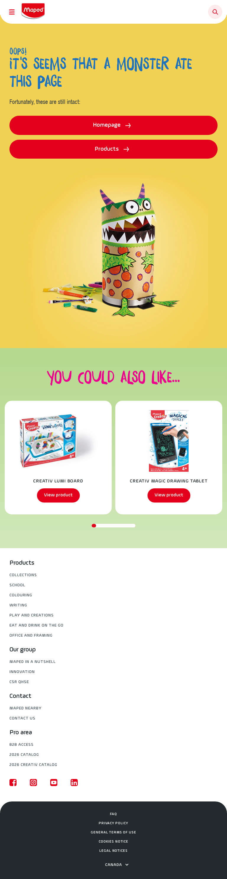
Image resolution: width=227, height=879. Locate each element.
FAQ (113, 814)
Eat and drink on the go (36, 625)
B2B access (21, 745)
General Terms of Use (113, 832)
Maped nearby (25, 708)
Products (107, 149)
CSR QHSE (19, 682)
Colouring (20, 595)
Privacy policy (113, 823)
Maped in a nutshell (32, 662)
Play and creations (31, 615)
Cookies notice (113, 841)
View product (58, 495)
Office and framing (31, 635)
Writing (18, 605)
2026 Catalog (24, 755)
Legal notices (113, 851)
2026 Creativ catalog (33, 765)
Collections (23, 575)
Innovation (22, 672)
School (17, 585)
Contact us (22, 718)
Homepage (107, 125)
